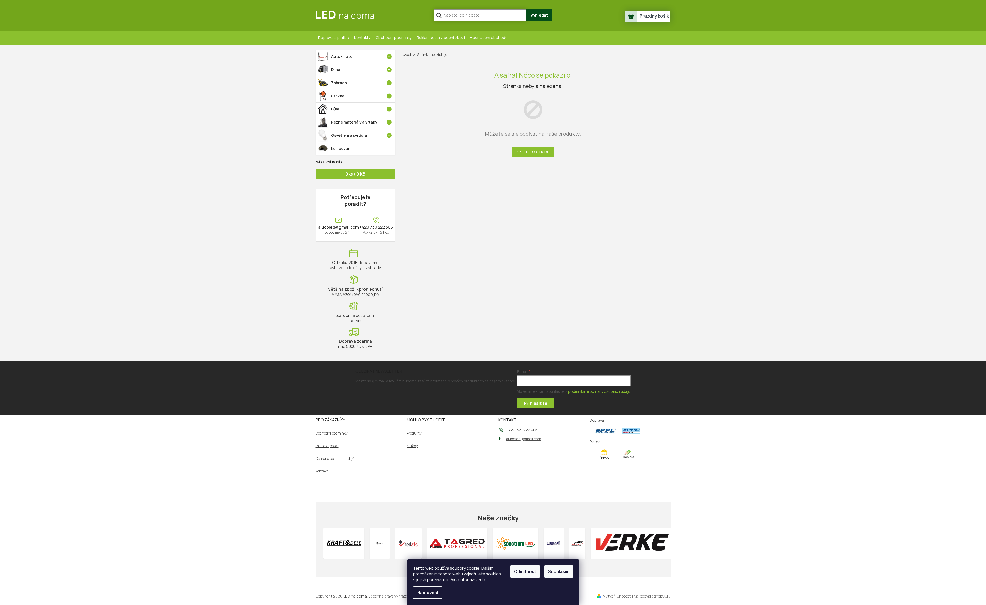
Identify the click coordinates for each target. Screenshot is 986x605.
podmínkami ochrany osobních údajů (599, 391)
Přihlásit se (536, 403)
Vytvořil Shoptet (617, 596)
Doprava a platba (333, 37)
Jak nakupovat (327, 446)
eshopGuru (661, 596)
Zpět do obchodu (533, 151)
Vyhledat (539, 15)
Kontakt (322, 471)
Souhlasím (558, 571)
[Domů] (408, 55)
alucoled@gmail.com (338, 227)
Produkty (414, 433)
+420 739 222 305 (376, 227)
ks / (355, 174)
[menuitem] (355, 56)
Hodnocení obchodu (489, 37)
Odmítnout (525, 571)
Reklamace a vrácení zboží (441, 37)
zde (481, 579)
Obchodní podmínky (394, 37)
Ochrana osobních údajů (335, 458)
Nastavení (427, 592)
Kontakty (362, 37)
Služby (412, 446)
